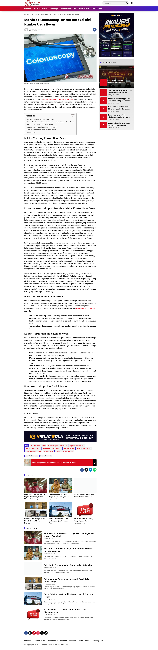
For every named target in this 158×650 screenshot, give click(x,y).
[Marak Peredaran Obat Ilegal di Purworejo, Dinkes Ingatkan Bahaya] (60, 485)
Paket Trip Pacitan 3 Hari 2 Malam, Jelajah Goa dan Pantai (59, 521)
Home (26, 14)
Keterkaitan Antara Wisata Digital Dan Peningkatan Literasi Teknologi (34, 497)
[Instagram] (38, 633)
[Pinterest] (34, 633)
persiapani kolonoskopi (85, 308)
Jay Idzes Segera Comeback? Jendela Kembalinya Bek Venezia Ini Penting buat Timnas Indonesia (120, 91)
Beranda (27, 641)
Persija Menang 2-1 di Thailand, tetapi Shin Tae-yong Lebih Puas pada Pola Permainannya (119, 116)
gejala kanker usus (77, 446)
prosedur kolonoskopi (65, 451)
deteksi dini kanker (39, 446)
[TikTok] (46, 633)
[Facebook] (82, 470)
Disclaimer (52, 641)
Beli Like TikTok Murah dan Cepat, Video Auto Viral (84, 496)
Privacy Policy (39, 641)
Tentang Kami (97, 641)
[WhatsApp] (95, 470)
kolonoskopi (69, 448)
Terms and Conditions (67, 641)
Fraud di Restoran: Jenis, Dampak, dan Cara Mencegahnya (83, 521)
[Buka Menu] (132, 3)
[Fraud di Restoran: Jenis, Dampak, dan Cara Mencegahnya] (85, 509)
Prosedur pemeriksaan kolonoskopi (58, 99)
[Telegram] (90, 470)
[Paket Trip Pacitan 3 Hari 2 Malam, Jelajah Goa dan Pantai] (60, 509)
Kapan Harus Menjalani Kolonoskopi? (42, 127)
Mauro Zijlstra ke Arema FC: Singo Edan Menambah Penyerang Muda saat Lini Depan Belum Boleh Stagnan (119, 124)
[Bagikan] (95, 30)
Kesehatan (33, 14)
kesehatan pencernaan (52, 448)
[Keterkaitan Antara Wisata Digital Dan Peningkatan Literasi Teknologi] (35, 485)
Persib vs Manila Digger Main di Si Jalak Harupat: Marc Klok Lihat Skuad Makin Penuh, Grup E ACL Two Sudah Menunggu (120, 100)
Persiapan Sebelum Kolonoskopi (40, 124)
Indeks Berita (84, 641)
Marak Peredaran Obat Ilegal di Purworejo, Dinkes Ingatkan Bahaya (59, 497)
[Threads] (42, 633)
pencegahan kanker (34, 451)
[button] (127, 3)
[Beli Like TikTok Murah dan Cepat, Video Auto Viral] (85, 485)
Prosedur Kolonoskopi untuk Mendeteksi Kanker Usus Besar (50, 122)
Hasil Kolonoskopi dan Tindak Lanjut (41, 130)
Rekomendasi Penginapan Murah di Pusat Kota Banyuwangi (34, 521)
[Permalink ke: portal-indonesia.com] (26, 30)
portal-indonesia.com (36, 29)
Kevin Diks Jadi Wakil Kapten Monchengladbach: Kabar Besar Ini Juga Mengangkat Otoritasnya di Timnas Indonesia (119, 108)
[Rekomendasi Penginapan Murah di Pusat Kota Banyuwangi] (35, 509)
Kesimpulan (31, 132)
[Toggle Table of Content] (71, 116)
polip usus (49, 451)
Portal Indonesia (62, 644)
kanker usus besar (33, 448)
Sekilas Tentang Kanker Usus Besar (40, 119)
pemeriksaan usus (84, 448)
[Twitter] (86, 470)
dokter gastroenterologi (58, 446)
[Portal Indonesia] (32, 3)
